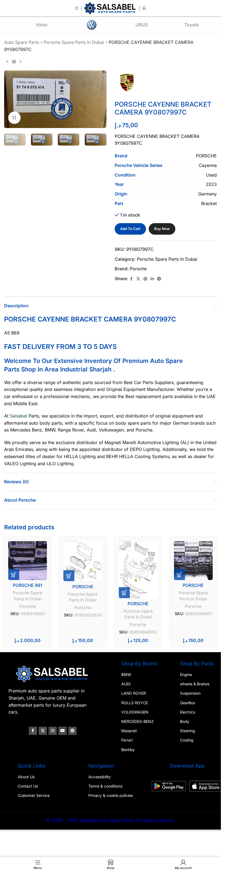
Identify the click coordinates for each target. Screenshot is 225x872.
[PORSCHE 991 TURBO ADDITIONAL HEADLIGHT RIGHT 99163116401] (27, 560)
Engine (186, 674)
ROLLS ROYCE (134, 702)
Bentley (128, 749)
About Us (26, 776)
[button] (13, 574)
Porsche (138, 268)
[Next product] (20, 61)
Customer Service (34, 795)
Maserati (129, 730)
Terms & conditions (105, 786)
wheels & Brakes (194, 683)
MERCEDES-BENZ (137, 721)
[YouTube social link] (62, 731)
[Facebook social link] (131, 279)
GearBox (187, 702)
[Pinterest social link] (145, 279)
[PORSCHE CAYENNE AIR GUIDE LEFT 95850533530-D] (82, 561)
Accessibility (99, 776)
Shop (28, 369)
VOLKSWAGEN (134, 711)
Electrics (187, 711)
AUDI (126, 683)
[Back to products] (14, 61)
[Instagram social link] (53, 731)
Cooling (186, 740)
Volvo (41, 24)
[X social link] (138, 279)
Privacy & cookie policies (110, 795)
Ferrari (127, 740)
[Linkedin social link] (152, 279)
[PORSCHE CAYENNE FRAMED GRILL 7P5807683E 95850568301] (193, 560)
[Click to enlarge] (14, 118)
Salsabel (18, 416)
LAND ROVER (133, 693)
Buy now (162, 228)
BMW (126, 674)
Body (184, 721)
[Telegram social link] (159, 279)
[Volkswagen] (92, 25)
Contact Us (28, 786)
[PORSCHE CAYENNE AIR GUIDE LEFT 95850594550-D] (138, 569)
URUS (142, 24)
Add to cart (130, 228)
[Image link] (52, 673)
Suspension (190, 693)
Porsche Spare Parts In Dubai (167, 259)
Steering (187, 730)
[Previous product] (7, 61)
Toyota (191, 24)
